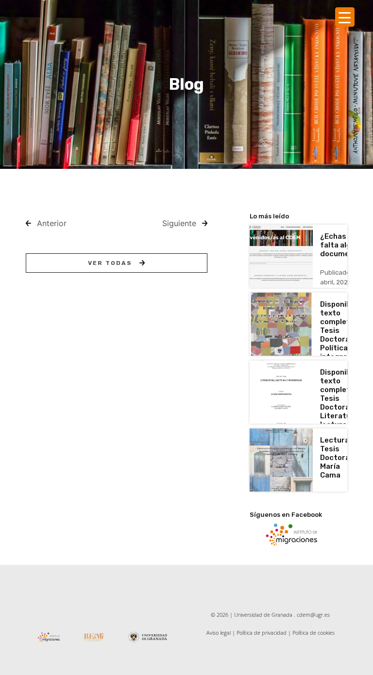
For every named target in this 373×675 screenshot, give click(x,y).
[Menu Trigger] (345, 17)
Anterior (52, 223)
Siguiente (179, 223)
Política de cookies (313, 632)
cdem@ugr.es (313, 614)
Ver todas (110, 263)
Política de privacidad (262, 632)
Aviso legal (218, 632)
